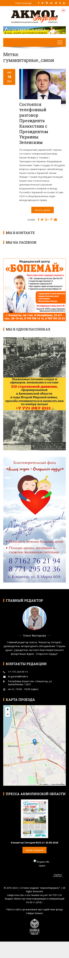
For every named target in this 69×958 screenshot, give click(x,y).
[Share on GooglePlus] (47, 219)
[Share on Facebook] (38, 219)
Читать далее (42, 210)
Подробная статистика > (58, 875)
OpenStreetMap (58, 784)
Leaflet (44, 784)
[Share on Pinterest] (51, 219)
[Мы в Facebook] (38, 2)
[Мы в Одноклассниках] (60, 2)
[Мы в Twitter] (42, 2)
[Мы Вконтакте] (51, 2)
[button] (35, 742)
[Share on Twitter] (42, 219)
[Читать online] (34, 818)
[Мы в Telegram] (56, 2)
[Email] (55, 219)
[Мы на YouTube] (64, 2)
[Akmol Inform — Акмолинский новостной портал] (34, 16)
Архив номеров (34, 850)
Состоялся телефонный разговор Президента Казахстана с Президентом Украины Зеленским (33, 123)
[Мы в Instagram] (47, 2)
